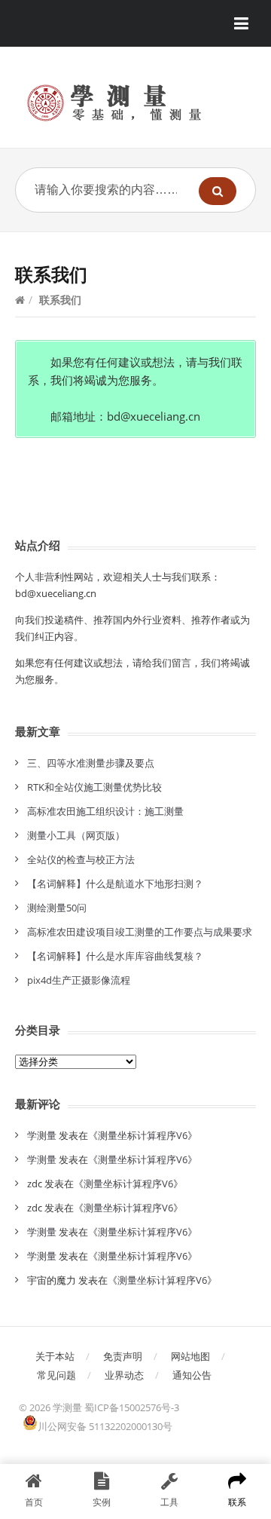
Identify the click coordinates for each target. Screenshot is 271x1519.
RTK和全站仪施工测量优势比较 (94, 787)
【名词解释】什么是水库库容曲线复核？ (115, 956)
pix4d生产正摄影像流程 (78, 980)
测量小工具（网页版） (76, 835)
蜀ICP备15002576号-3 (131, 1407)
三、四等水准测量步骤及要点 (90, 763)
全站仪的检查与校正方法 (81, 859)
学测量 (41, 1135)
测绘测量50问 (57, 907)
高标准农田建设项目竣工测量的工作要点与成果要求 (139, 932)
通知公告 (192, 1375)
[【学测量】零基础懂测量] (135, 102)
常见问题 (56, 1375)
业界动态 (124, 1375)
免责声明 (122, 1356)
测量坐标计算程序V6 (142, 1135)
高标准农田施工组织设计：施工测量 (105, 811)
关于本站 (55, 1356)
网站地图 (190, 1356)
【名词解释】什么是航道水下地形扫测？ (115, 883)
